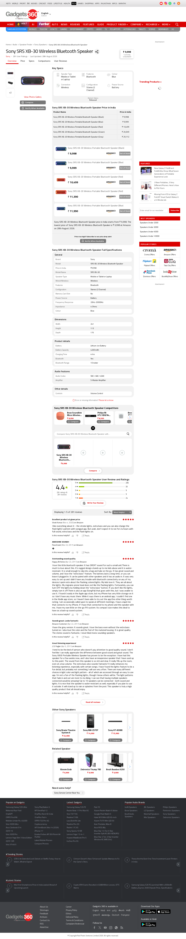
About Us (44, 907)
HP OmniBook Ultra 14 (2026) (47, 828)
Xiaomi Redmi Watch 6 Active (106, 811)
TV (106, 29)
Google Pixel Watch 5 (102, 814)
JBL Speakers (149, 807)
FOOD (50, 3)
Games (80, 3)
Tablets (142, 29)
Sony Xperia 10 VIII (74, 831)
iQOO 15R (10, 841)
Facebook (94, 927)
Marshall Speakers (151, 814)
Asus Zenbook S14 (13, 828)
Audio (99, 29)
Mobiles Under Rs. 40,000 (16, 821)
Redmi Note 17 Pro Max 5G (78, 811)
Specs (31, 61)
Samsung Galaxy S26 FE (76, 807)
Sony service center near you (67, 793)
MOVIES (34, 3)
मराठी (128, 911)
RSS (42, 924)
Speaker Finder (25, 45)
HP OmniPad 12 (41, 811)
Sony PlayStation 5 (42, 807)
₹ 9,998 (127, 52)
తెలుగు (121, 911)
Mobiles (32, 29)
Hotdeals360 (129, 29)
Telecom (43, 29)
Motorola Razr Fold (13, 811)
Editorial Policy (72, 917)
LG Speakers (149, 811)
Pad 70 (97, 807)
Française (125, 915)
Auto (55, 24)
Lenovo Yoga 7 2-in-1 (75, 834)
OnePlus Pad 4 (41, 817)
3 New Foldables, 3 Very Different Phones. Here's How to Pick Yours (166, 185)
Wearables (163, 29)
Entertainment (77, 29)
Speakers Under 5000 (149, 232)
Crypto (90, 29)
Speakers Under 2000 (149, 223)
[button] (130, 417)
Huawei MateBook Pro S (76, 838)
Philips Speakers (170, 807)
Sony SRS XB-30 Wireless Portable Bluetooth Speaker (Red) (95, 177)
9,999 (72, 168)
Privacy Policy (71, 910)
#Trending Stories (14, 854)
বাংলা (108, 911)
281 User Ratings (20, 57)
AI (33, 24)
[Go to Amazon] (61, 152)
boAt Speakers (131, 807)
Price (22, 61)
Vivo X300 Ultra (12, 824)
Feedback (44, 914)
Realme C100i (72, 817)
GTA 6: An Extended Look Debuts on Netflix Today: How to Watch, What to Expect (37, 860)
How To (53, 29)
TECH (74, 3)
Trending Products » (150, 82)
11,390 (73, 197)
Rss (121, 927)
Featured (145, 163)
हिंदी (28, 3)
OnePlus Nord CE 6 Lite (44, 814)
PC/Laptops (115, 29)
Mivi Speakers (149, 817)
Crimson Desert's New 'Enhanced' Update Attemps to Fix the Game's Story (96, 860)
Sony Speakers (40, 45)
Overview (12, 61)
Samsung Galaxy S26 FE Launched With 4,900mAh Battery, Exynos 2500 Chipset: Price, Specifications (152, 886)
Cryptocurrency (41, 824)
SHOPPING (89, 3)
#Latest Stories (13, 881)
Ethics (68, 914)
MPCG (114, 3)
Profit (23, 3)
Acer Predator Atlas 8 (102, 824)
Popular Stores (148, 244)
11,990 (73, 211)
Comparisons (44, 61)
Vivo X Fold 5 (11, 845)
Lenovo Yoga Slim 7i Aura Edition (19, 838)
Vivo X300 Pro (11, 834)
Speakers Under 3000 (149, 227)
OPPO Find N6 (11, 817)
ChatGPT (9, 814)
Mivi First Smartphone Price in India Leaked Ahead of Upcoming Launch (35, 886)
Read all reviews (93, 702)
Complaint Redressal (75, 924)
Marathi (122, 3)
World (15, 3)
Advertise (44, 927)
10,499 (73, 182)
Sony (8, 57)
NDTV (8, 3)
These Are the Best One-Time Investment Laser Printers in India (154, 860)
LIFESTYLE (58, 3)
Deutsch (115, 915)
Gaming (63, 29)
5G (173, 29)
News (64, 24)
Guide (100, 24)
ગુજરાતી (96, 915)
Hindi (103, 911)
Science (152, 29)
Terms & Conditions (74, 921)
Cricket (42, 3)
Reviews (75, 24)
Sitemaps (44, 910)
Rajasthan (106, 3)
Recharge (151, 24)
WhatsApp (116, 927)
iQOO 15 (9, 831)
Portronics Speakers (171, 811)
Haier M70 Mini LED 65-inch (105, 817)
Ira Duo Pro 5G (72, 841)
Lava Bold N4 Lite (74, 821)
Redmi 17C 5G (72, 828)
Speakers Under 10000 (149, 236)
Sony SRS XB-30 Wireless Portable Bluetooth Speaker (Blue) (95, 163)
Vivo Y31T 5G (72, 814)
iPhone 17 (39, 831)
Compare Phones (42, 844)
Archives (43, 917)
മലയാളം (106, 915)
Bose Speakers (131, 811)
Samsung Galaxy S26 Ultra (16, 807)
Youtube (105, 927)
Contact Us (45, 921)
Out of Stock (125, 153)
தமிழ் (114, 911)
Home (10, 24)
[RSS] (178, 3)
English (96, 911)
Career (69, 907)
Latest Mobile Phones (43, 840)
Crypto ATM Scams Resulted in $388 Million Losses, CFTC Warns (96, 886)
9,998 (72, 154)
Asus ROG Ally (100, 828)
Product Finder (116, 24)
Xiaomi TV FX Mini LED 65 (104, 821)
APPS (97, 3)
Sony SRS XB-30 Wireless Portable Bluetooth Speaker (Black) (96, 148)
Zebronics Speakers (171, 817)
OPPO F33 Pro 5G (42, 821)
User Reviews (60, 61)
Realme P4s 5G (73, 824)
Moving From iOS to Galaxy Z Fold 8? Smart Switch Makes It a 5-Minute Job (166, 197)
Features (88, 24)
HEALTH (67, 3)
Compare (136, 24)
